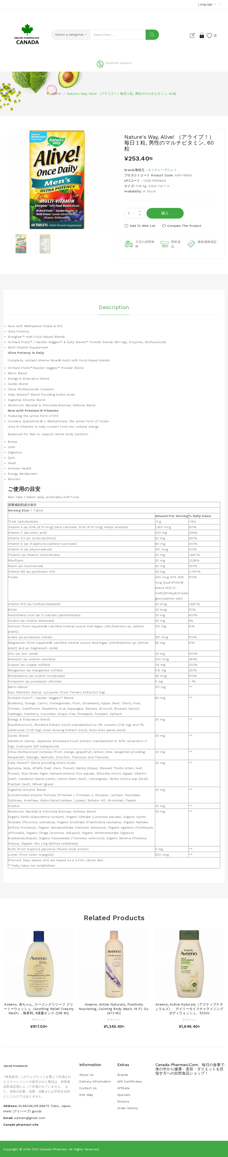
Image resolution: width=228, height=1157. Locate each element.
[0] (209, 35)
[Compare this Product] (47, 994)
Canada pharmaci (53, 1149)
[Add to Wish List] (39, 994)
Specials (123, 1095)
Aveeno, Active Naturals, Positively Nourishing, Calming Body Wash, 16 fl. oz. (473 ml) (114, 1008)
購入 (165, 213)
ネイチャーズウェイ (162, 170)
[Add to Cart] (30, 994)
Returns (123, 1101)
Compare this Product (184, 225)
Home (56, 93)
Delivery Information (95, 1081)
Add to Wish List (142, 225)
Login (202, 35)
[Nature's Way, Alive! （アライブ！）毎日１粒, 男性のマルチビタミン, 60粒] (21, 244)
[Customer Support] (114, 66)
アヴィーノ (38, 1019)
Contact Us (88, 1088)
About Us (86, 1075)
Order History (127, 1108)
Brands (122, 1075)
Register (194, 35)
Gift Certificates (129, 1081)
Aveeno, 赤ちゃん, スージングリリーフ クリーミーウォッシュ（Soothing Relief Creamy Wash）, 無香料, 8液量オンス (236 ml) (39, 1008)
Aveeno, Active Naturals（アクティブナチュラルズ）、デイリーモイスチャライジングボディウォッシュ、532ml (189, 1008)
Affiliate (123, 1088)
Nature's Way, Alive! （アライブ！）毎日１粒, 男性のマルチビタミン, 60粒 (121, 93)
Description (114, 307)
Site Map (86, 1095)
